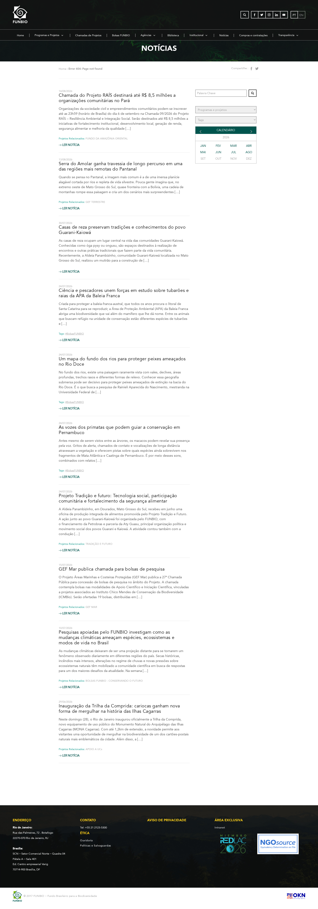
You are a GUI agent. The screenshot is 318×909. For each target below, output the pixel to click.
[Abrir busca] (245, 14)
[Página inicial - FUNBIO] (30, 15)
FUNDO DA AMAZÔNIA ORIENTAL (107, 138)
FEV (218, 146)
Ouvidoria (86, 840)
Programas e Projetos (47, 35)
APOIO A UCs (94, 749)
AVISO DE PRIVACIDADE (166, 820)
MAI (203, 152)
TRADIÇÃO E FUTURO (99, 544)
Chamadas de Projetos (88, 35)
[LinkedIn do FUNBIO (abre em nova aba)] (276, 14)
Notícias (224, 35)
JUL (233, 152)
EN (301, 15)
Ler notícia (70, 145)
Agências (146, 35)
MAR (233, 146)
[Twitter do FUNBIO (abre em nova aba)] (262, 14)
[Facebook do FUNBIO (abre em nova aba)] (254, 14)
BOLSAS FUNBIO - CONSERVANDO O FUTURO (114, 680)
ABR (249, 146)
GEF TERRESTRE (95, 202)
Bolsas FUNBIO (121, 35)
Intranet (220, 827)
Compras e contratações (253, 35)
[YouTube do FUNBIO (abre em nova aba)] (284, 14)
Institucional (197, 35)
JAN (203, 146)
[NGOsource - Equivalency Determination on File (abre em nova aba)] (278, 844)
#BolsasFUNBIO (74, 333)
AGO (248, 152)
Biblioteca (173, 35)
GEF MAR (91, 607)
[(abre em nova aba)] (230, 844)
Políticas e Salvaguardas (95, 845)
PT (294, 15)
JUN (218, 152)
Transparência (286, 35)
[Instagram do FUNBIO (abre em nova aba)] (269, 14)
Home (20, 35)
